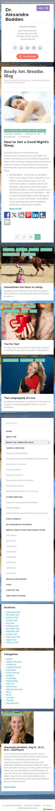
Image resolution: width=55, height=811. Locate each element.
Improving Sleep (13, 470)
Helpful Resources (16, 579)
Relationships (26, 360)
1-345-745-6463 (29, 57)
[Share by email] (7, 222)
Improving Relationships (17, 453)
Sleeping (18, 134)
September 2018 (13, 612)
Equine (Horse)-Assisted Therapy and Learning (27, 513)
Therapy (41, 131)
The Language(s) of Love (19, 398)
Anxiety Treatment (14, 475)
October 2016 (11, 620)
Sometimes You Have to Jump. (23, 287)
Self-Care (34, 250)
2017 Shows (11, 562)
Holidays (10, 675)
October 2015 (11, 634)
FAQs (8, 584)
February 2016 (12, 626)
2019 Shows (11, 552)
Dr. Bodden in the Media (19, 524)
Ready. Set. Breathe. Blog (20, 442)
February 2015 (12, 642)
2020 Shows (11, 546)
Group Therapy (12, 673)
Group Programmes (15, 486)
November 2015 (12, 631)
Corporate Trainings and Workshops (22, 502)
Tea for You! (11, 344)
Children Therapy (14, 662)
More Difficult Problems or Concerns (22, 491)
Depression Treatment (16, 464)
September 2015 (13, 637)
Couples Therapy (10, 360)
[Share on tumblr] (42, 215)
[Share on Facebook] (7, 215)
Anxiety (7, 306)
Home (9, 431)
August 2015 (11, 640)
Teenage (10, 697)
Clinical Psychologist (12, 714)
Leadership (21, 250)
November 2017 (12, 615)
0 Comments (24, 137)
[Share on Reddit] (21, 215)
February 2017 (12, 618)
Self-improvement (12, 131)
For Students (13, 519)
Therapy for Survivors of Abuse (19, 480)
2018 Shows (11, 557)
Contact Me (12, 590)
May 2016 (10, 623)
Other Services (14, 497)
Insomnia (8, 134)
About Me (11, 437)
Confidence (8, 250)
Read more (10, 787)
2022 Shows (11, 535)
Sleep (25, 131)
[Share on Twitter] (14, 215)
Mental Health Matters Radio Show (25, 530)
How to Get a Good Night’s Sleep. (26, 143)
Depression (18, 306)
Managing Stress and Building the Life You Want (27, 459)
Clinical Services (15, 448)
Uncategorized (28, 254)
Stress (32, 131)
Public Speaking (13, 508)
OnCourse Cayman (15, 596)
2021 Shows (11, 541)
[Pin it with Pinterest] (28, 215)
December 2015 (12, 629)
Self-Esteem (46, 250)
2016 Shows (11, 568)
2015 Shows (11, 573)
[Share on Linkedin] (35, 215)
